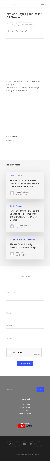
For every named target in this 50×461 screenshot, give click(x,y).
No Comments (26, 25)
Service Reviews (16, 175)
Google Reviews (16, 239)
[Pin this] (26, 31)
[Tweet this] (13, 31)
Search (40, 389)
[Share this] (9, 31)
